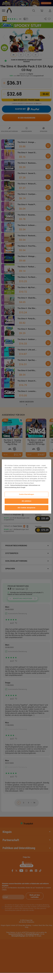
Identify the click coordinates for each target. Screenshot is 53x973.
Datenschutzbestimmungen (19, 485)
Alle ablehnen (26, 501)
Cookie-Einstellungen (26, 494)
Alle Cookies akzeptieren (26, 508)
